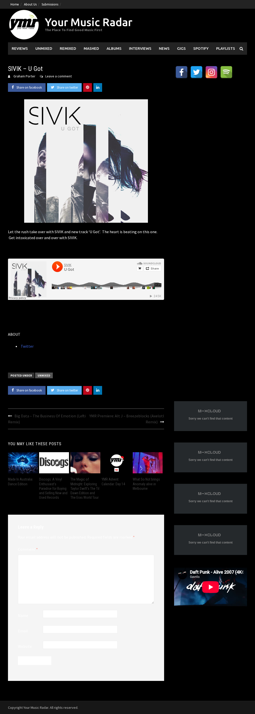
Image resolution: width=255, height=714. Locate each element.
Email (23, 630)
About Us (30, 4)
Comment (28, 549)
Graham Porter (24, 76)
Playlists (225, 48)
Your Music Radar (88, 22)
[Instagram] (211, 72)
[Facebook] (181, 72)
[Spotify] (226, 72)
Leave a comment (58, 76)
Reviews (20, 48)
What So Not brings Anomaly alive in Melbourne (146, 483)
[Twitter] (196, 72)
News (164, 48)
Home (14, 4)
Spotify (201, 48)
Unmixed (43, 48)
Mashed (91, 48)
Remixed (68, 48)
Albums (114, 48)
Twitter (27, 346)
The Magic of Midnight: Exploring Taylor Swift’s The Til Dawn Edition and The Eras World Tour (84, 488)
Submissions (50, 4)
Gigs (181, 48)
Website (25, 646)
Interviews (140, 48)
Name (23, 615)
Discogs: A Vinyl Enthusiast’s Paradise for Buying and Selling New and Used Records (53, 488)
